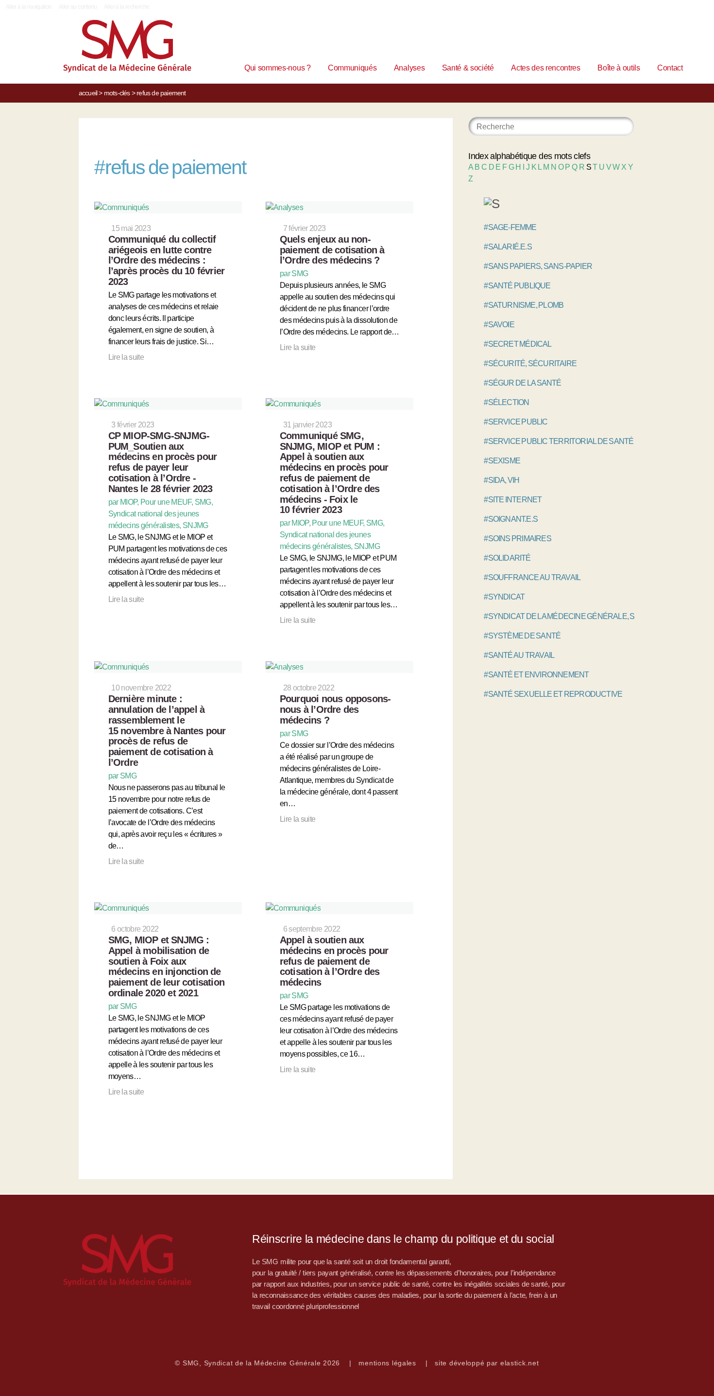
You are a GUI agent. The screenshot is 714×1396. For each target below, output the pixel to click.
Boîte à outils (618, 68)
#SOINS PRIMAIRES (517, 538)
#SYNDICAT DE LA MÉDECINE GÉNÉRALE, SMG (565, 616)
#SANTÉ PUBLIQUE (517, 286)
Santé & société (468, 68)
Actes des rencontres (545, 68)
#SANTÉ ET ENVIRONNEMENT (536, 675)
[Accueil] (112, 48)
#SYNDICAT (504, 597)
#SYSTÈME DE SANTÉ (522, 636)
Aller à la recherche (126, 6)
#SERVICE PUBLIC (515, 422)
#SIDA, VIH (501, 480)
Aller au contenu (78, 6)
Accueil (88, 93)
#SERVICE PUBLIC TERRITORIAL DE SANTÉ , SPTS (570, 441)
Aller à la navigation (29, 6)
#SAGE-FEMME (510, 227)
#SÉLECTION (506, 402)
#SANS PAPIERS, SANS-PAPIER (538, 266)
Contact (670, 68)
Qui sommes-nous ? (277, 68)
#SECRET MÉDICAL (517, 344)
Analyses (409, 68)
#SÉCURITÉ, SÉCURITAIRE (530, 363)
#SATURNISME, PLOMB (523, 305)
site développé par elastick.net (487, 1363)
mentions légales (387, 1363)
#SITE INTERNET (513, 499)
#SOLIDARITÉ (507, 558)
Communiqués (352, 68)
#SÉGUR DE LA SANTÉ (522, 383)
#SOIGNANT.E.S (511, 519)
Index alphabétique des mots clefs (529, 156)
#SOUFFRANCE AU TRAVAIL (532, 577)
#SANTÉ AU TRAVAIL (519, 655)
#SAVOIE (499, 324)
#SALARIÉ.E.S (507, 247)
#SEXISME (502, 461)
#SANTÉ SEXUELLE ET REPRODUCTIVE (553, 694)
